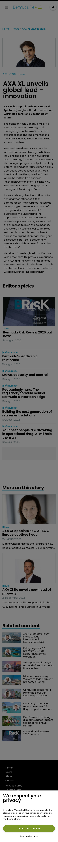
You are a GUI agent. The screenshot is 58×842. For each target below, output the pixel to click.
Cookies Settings (29, 836)
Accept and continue (29, 828)
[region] (29, 816)
